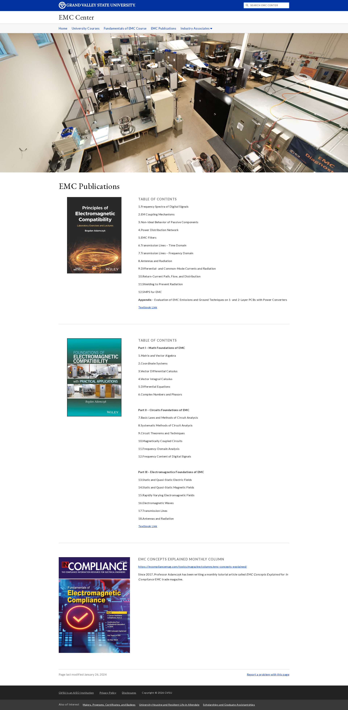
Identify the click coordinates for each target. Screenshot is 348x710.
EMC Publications (163, 28)
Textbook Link (147, 307)
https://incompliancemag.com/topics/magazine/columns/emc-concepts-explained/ (192, 566)
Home (63, 28)
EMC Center (76, 17)
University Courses (86, 28)
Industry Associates (195, 28)
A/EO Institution (76, 692)
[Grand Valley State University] (97, 8)
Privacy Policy (108, 692)
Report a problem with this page (268, 674)
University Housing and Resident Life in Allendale (169, 704)
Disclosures (129, 692)
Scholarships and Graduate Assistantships (229, 704)
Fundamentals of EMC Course (125, 28)
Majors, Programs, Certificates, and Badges (109, 704)
